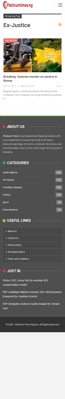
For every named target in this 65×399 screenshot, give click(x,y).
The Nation (10, 40)
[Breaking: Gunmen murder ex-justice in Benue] (32, 55)
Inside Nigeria (10, 172)
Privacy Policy (14, 245)
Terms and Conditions (18, 259)
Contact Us (13, 238)
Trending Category (12, 187)
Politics (7, 194)
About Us (12, 231)
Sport (6, 202)
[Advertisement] (32, 365)
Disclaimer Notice (16, 252)
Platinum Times (11, 136)
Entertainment (10, 209)
